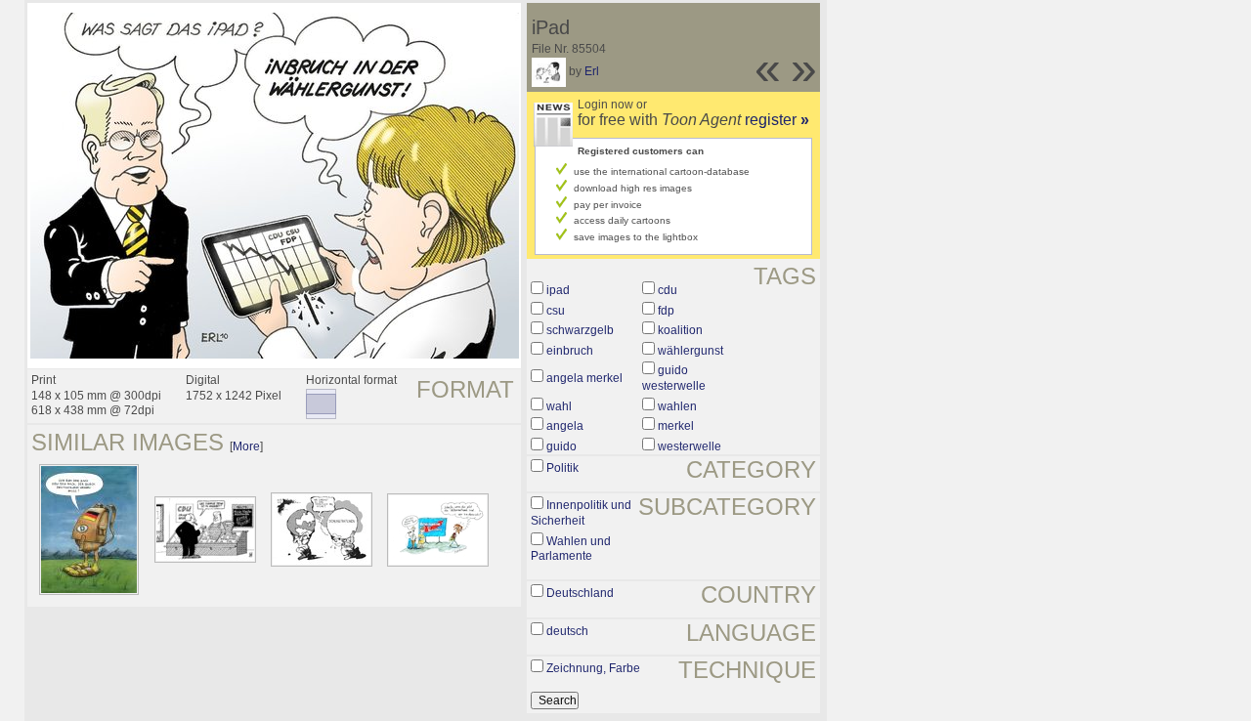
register (777, 119)
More (246, 446)
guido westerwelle (674, 378)
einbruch (569, 351)
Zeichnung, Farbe (593, 668)
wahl (559, 406)
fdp (666, 311)
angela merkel (584, 378)
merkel (676, 426)
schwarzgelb (580, 330)
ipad (558, 290)
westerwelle (689, 446)
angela (564, 426)
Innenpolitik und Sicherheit (581, 513)
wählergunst (690, 351)
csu (555, 311)
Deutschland (580, 593)
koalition (680, 330)
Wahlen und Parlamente (571, 549)
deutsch (567, 631)
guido (561, 446)
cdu (667, 290)
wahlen (677, 406)
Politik (562, 468)
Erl (591, 71)
